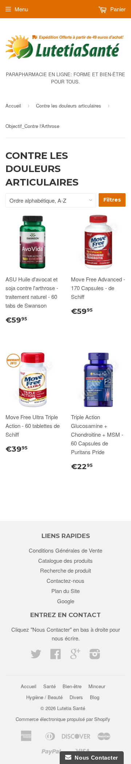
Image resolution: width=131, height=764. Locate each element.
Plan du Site (65, 591)
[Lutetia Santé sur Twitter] (36, 656)
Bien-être (72, 686)
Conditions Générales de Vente (65, 550)
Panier (117, 9)
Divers (76, 697)
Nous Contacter (94, 758)
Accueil (13, 105)
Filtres (112, 199)
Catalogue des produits (65, 560)
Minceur (96, 686)
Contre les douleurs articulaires (68, 105)
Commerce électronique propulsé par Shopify (63, 719)
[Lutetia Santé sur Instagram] (95, 656)
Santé (49, 686)
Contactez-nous (65, 580)
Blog (94, 697)
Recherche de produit (65, 570)
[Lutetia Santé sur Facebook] (55, 656)
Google (65, 601)
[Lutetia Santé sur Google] (75, 656)
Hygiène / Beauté (44, 697)
